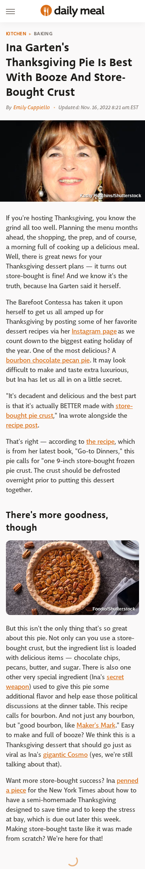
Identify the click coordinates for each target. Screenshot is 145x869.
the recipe (100, 441)
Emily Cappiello (31, 107)
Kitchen (16, 33)
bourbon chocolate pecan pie (48, 360)
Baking (43, 33)
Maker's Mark (96, 725)
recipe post (22, 425)
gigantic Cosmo (65, 755)
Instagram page (94, 331)
